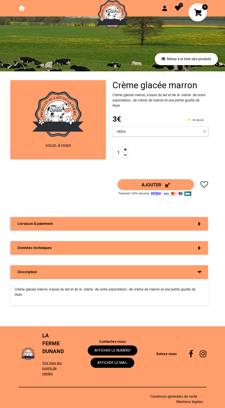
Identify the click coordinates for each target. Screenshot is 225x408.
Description (27, 272)
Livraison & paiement (35, 224)
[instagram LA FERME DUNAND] (199, 353)
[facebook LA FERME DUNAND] (187, 353)
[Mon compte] (165, 8)
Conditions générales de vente (174, 396)
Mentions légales (189, 402)
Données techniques (35, 248)
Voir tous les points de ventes (52, 368)
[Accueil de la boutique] (22, 8)
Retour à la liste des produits (189, 59)
